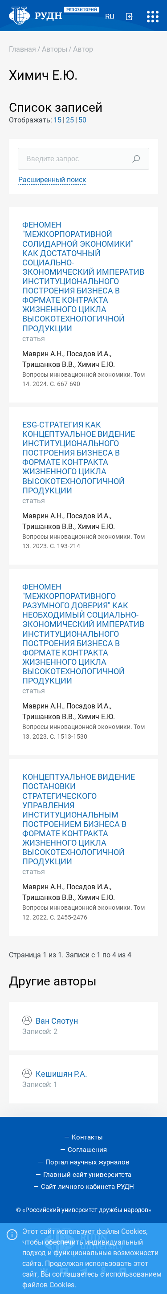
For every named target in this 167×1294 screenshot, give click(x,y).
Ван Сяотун (57, 1021)
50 (82, 120)
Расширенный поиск (52, 179)
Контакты (87, 1137)
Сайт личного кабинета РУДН (87, 1187)
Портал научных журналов (87, 1162)
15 (57, 120)
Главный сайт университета (87, 1175)
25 (70, 120)
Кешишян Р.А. (61, 1074)
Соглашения (87, 1150)
